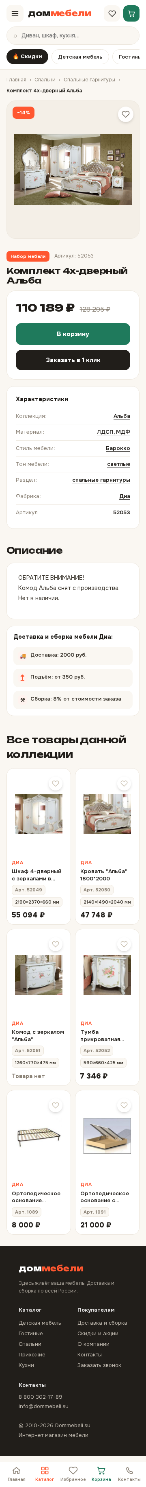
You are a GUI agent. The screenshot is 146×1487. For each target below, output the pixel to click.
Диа (124, 496)
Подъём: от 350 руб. (72, 674)
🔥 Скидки (27, 56)
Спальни (45, 79)
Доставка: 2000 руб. (72, 652)
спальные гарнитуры (101, 479)
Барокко (118, 448)
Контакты (129, 1479)
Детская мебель (80, 56)
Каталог (44, 1479)
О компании (93, 1344)
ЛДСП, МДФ (113, 431)
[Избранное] (112, 13)
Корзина (101, 1479)
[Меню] (15, 13)
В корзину (73, 334)
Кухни (26, 1365)
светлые (118, 464)
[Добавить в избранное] (125, 114)
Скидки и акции (97, 1333)
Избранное (73, 1479)
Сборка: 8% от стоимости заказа (70, 696)
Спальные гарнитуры (89, 79)
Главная (16, 79)
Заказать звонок (99, 1365)
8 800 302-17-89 (40, 1396)
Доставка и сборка (102, 1322)
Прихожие (32, 1354)
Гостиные (31, 1333)
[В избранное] (55, 783)
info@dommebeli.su (44, 1406)
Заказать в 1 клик (73, 360)
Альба (122, 416)
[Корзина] (131, 13)
